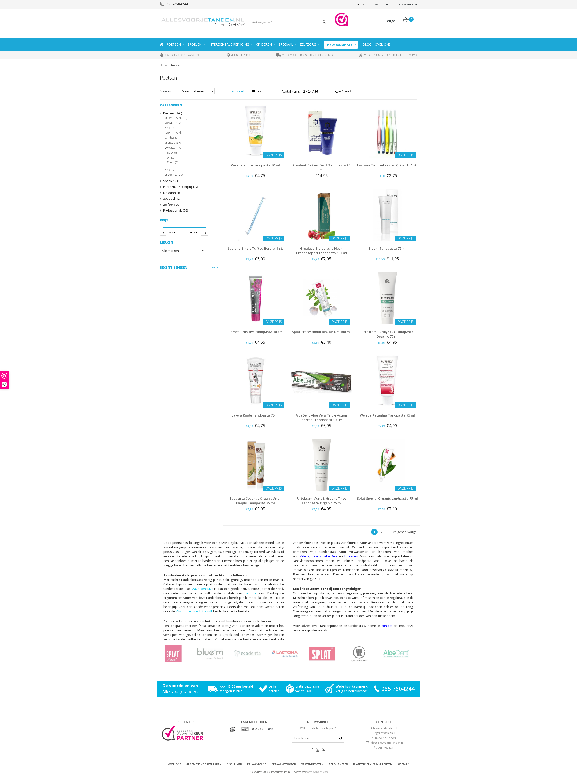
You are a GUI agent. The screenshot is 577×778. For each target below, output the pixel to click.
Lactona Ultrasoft (199, 611)
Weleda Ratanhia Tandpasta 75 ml (387, 415)
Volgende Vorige (405, 532)
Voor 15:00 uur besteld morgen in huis (307, 55)
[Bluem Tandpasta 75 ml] (387, 214)
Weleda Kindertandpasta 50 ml (255, 165)
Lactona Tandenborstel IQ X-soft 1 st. (387, 165)
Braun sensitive (202, 589)
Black (172, 152)
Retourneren (338, 764)
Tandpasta (172, 143)
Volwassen (173, 123)
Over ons (383, 44)
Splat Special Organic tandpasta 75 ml (387, 498)
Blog (367, 44)
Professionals (340, 44)
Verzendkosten (312, 764)
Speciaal (286, 44)
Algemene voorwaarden (203, 764)
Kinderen (264, 44)
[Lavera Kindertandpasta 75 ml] (255, 381)
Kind (169, 128)
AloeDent (331, 556)
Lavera (317, 556)
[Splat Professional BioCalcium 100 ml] (321, 298)
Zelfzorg (308, 44)
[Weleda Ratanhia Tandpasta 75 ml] (387, 381)
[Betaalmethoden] (232, 729)
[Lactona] (253, 653)
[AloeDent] (364, 653)
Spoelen (195, 44)
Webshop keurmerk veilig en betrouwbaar (390, 55)
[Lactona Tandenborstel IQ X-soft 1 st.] (387, 131)
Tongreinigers (173, 175)
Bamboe (171, 138)
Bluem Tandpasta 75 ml (387, 248)
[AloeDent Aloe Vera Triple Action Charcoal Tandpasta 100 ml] (321, 381)
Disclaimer (234, 764)
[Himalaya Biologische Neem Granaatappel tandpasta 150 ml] (321, 214)
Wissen (215, 267)
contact (386, 626)
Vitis (179, 611)
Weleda (304, 556)
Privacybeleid (256, 764)
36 (316, 91)
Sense (172, 162)
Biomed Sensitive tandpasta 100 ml (256, 332)
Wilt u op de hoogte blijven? (318, 728)
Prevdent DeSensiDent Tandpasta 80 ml (321, 167)
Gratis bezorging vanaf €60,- (182, 55)
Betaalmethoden (284, 764)
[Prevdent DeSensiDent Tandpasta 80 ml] (321, 131)
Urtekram (351, 556)
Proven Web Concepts (316, 771)
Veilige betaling (240, 55)
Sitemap (403, 764)
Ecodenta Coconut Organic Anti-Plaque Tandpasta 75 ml (255, 500)
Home (163, 65)
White (173, 157)
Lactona (250, 593)
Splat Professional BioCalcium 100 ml (321, 332)
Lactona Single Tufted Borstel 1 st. (255, 248)
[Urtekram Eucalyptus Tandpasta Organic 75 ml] (387, 298)
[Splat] (290, 653)
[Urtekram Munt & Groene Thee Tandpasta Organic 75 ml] (321, 464)
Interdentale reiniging (228, 44)
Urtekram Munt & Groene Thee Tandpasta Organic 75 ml (321, 500)
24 (310, 91)
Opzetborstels (175, 133)
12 (303, 91)
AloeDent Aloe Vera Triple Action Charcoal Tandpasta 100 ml (321, 417)
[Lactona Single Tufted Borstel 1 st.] (255, 214)
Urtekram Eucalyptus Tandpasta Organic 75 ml (387, 334)
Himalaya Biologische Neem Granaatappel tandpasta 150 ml (321, 250)
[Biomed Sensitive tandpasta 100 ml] (255, 298)
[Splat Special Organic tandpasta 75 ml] (387, 464)
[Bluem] (178, 653)
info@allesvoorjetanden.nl (386, 743)
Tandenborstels (175, 118)
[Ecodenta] (215, 653)
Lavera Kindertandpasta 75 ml (255, 415)
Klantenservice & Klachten (372, 764)
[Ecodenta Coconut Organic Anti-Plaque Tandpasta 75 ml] (255, 464)
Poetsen (173, 44)
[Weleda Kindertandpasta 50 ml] (255, 131)
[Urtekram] (327, 653)
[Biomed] (401, 653)
